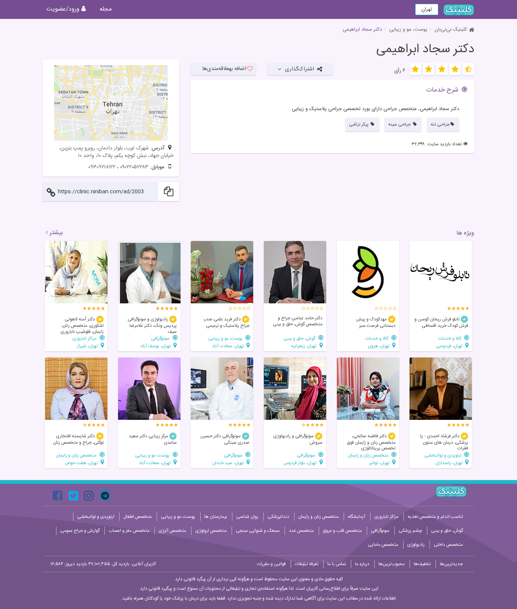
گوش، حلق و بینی (299, 338)
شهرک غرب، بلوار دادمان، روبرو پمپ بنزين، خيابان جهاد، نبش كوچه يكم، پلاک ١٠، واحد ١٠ (116, 152)
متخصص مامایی (383, 544)
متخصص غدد (301, 530)
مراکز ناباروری (85, 338)
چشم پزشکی (410, 530)
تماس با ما (336, 564)
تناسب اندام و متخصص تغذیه (435, 516)
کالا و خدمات (450, 338)
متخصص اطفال (137, 516)
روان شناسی (247, 516)
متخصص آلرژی (172, 530)
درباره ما (362, 564)
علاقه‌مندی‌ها (224, 68)
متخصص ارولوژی (211, 530)
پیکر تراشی (359, 124)
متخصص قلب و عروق (342, 530)
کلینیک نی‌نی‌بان (450, 29)
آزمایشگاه (356, 516)
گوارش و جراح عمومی (80, 530)
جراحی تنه (440, 124)
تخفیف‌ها (422, 564)
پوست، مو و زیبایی (408, 29)
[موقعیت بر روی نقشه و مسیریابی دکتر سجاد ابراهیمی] (110, 103)
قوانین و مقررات (271, 564)
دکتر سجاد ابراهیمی (425, 49)
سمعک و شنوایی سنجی (258, 530)
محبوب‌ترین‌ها (391, 564)
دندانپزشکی (278, 516)
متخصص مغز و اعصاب (129, 530)
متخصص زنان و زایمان (368, 455)
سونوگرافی (161, 338)
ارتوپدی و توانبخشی (443, 455)
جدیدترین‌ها (451, 564)
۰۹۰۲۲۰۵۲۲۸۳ (134, 167)
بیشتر (56, 233)
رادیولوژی (416, 544)
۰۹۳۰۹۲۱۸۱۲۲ (101, 167)
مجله (106, 9)
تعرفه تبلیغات (306, 564)
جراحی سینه (400, 124)
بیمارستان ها (215, 516)
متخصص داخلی (448, 544)
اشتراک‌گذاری (299, 69)
